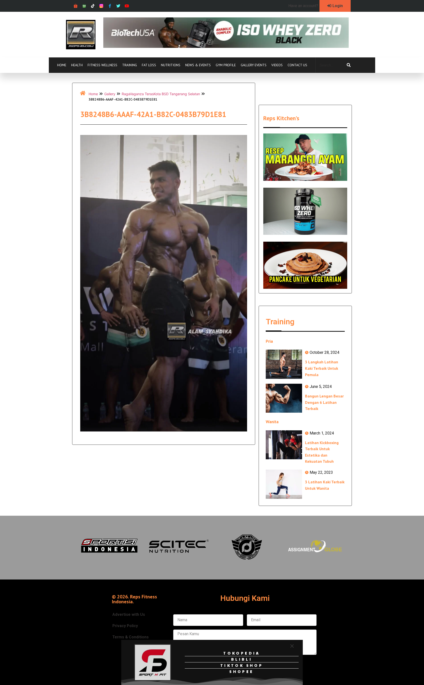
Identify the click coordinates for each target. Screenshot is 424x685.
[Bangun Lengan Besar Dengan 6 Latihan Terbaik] (284, 398)
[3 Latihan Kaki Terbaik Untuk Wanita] (284, 484)
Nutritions (170, 65)
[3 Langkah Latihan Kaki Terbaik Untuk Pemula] (284, 364)
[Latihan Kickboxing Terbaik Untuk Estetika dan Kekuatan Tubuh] (284, 444)
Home (61, 65)
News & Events (198, 65)
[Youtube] (127, 6)
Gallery (109, 94)
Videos (277, 65)
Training (129, 65)
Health (77, 65)
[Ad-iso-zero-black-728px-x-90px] (226, 46)
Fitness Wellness (102, 65)
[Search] (349, 65)
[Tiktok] (92, 6)
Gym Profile (226, 65)
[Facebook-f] (109, 6)
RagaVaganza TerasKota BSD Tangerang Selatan (161, 94)
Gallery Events (253, 65)
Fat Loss (149, 65)
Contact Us (297, 65)
